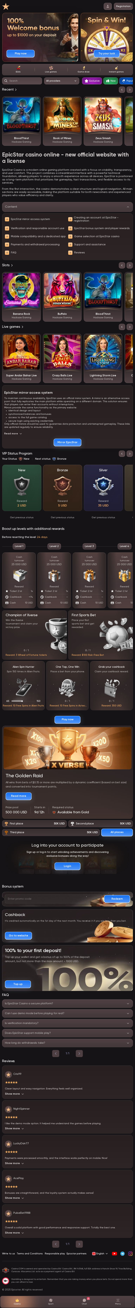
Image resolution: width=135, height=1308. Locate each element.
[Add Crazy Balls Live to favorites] (76, 339)
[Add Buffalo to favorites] (76, 277)
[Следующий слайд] (130, 90)
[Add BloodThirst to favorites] (35, 102)
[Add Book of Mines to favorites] (76, 102)
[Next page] (79, 1244)
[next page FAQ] (79, 1053)
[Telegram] (122, 1253)
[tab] (18, 69)
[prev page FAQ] (55, 1053)
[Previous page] (55, 1244)
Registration (123, 6)
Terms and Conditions (30, 1253)
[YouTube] (114, 1253)
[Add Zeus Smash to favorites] (117, 102)
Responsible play (55, 1253)
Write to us (8, 1253)
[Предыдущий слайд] (122, 90)
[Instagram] (130, 1253)
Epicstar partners (76, 1253)
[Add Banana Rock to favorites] (35, 277)
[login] (108, 6)
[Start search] (6, 81)
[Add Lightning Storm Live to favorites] (117, 339)
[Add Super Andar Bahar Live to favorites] (35, 339)
